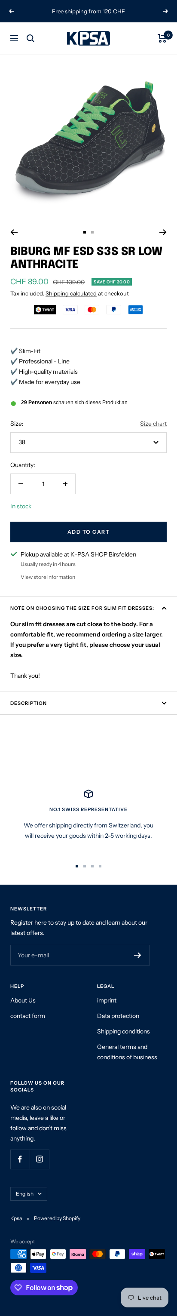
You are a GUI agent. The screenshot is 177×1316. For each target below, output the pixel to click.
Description (28, 703)
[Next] (163, 232)
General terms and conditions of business (127, 1052)
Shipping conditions (123, 1031)
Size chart (153, 423)
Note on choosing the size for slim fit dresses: (82, 608)
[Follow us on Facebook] (20, 1159)
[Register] (137, 955)
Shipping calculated (71, 293)
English (25, 1193)
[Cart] (162, 38)
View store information (48, 577)
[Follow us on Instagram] (39, 1159)
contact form (27, 1016)
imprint (106, 1000)
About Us (23, 1000)
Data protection (118, 1016)
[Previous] (14, 232)
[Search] (30, 38)
